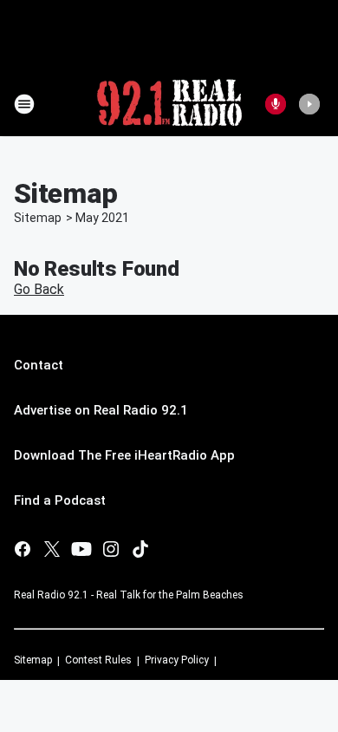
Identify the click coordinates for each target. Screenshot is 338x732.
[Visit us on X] (52, 549)
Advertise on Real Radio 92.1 (101, 410)
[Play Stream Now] (309, 104)
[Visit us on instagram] (111, 549)
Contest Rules (98, 660)
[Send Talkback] (275, 104)
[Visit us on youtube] (81, 549)
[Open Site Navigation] (24, 104)
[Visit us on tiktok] (140, 549)
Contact (38, 365)
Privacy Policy (177, 660)
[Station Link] (169, 104)
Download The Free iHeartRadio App (124, 455)
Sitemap (38, 218)
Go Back (39, 289)
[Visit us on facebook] (22, 549)
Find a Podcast (60, 500)
